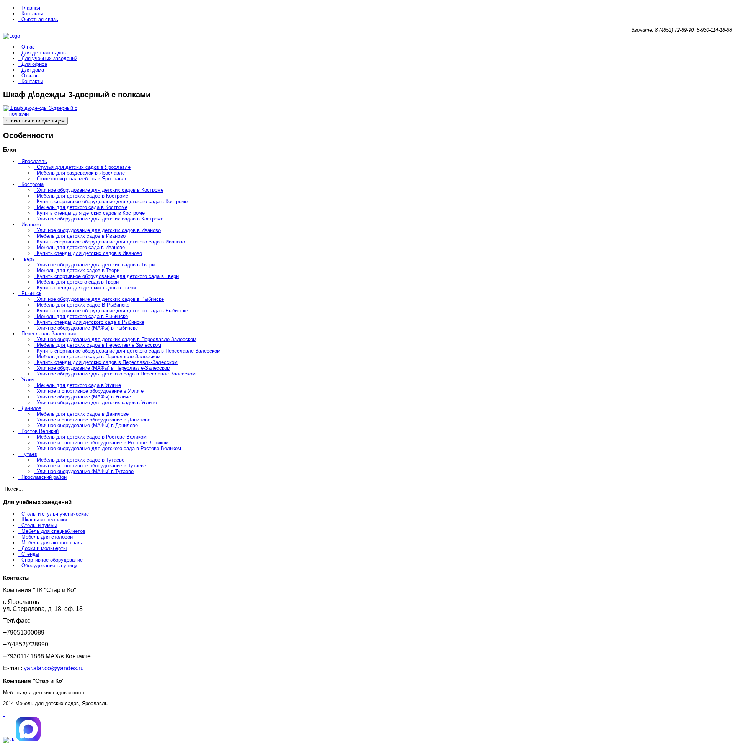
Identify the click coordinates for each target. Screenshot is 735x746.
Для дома (32, 70)
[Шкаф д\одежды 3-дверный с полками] (41, 114)
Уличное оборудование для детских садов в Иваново (99, 230)
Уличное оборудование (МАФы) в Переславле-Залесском (103, 368)
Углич (27, 379)
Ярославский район (44, 477)
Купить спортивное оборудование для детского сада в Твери (108, 276)
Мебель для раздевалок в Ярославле (81, 173)
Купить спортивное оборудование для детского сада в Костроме (112, 201)
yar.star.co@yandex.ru (54, 668)
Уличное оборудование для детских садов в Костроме (100, 190)
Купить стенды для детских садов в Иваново (89, 253)
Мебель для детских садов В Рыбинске (83, 305)
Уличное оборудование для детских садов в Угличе (97, 402)
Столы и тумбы (39, 525)
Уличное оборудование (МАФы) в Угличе (84, 397)
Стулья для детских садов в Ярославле (84, 167)
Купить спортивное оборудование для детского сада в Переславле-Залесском (128, 351)
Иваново (31, 224)
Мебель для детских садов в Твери (78, 270)
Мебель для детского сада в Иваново (81, 247)
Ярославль (34, 161)
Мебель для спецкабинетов (53, 531)
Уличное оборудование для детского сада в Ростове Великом (109, 448)
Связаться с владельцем (35, 121)
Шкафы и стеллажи (44, 519)
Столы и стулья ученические (55, 514)
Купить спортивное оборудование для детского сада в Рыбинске (112, 310)
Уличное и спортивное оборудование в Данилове (93, 420)
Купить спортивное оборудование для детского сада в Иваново (111, 242)
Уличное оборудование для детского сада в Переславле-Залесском (116, 374)
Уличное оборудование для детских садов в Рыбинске (100, 299)
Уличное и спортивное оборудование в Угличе (90, 391)
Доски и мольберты (44, 548)
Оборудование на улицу (49, 565)
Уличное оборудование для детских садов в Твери (96, 265)
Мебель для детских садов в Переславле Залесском (99, 345)
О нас (28, 47)
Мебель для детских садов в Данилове (83, 414)
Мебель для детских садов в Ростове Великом (92, 437)
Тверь (28, 259)
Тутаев (29, 454)
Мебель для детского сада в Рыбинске (82, 316)
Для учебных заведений (49, 58)
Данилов (31, 408)
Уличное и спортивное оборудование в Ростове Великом (102, 443)
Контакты (32, 13)
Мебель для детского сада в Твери (78, 282)
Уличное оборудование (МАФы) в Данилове (87, 425)
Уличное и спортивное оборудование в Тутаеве (91, 465)
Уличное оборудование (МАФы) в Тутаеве (85, 471)
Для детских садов (43, 53)
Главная (30, 8)
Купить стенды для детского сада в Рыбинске (90, 322)
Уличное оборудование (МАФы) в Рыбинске (87, 328)
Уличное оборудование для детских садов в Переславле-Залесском (116, 339)
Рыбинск (31, 293)
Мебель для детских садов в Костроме (82, 196)
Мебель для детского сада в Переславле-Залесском (98, 356)
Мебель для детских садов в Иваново (81, 236)
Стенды (30, 554)
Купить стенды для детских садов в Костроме (91, 213)
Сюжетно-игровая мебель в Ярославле (82, 178)
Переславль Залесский (48, 333)
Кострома (32, 184)
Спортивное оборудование (52, 560)
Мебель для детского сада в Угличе (79, 385)
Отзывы (30, 75)
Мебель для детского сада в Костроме (82, 207)
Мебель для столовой (47, 537)
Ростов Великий (40, 431)
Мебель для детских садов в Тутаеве (80, 460)
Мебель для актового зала (52, 542)
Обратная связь (39, 19)
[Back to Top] (4, 714)
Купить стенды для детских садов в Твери (86, 288)
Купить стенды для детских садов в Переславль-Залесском (107, 362)
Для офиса (34, 64)
